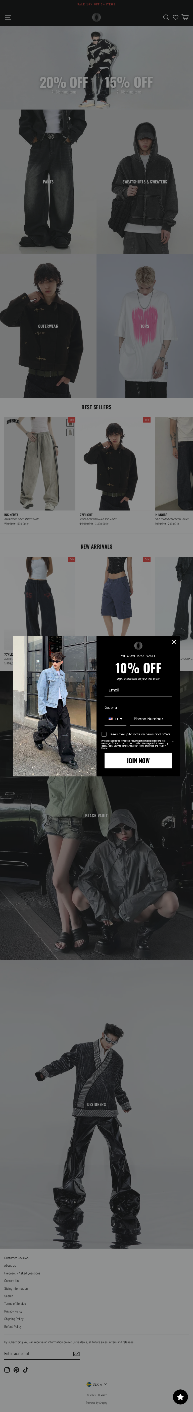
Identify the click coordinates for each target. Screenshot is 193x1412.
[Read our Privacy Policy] (172, 742)
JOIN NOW (138, 760)
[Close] (174, 642)
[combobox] (115, 719)
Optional (111, 707)
